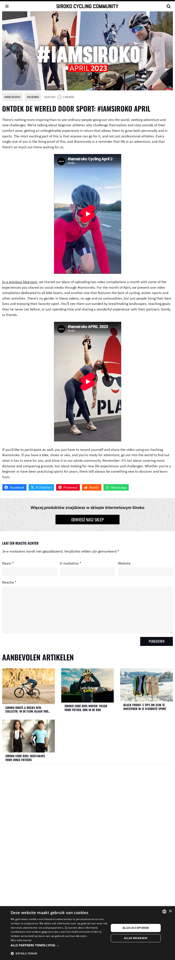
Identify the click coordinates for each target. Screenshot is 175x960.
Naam (8, 563)
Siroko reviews (12, 97)
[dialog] (87, 933)
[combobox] (164, 911)
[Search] (168, 6)
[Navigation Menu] (7, 6)
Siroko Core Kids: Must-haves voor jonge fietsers (25, 758)
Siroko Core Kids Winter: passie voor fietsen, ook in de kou (85, 708)
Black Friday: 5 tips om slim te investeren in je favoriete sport (144, 706)
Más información (21, 940)
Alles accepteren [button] (135, 928)
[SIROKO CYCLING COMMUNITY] (87, 6)
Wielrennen (33, 97)
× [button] (170, 911)
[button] (60, 945)
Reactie (9, 582)
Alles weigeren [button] (135, 938)
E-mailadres (70, 563)
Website (124, 563)
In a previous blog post (19, 282)
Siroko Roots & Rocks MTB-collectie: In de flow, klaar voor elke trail (27, 709)
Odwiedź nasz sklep (87, 519)
